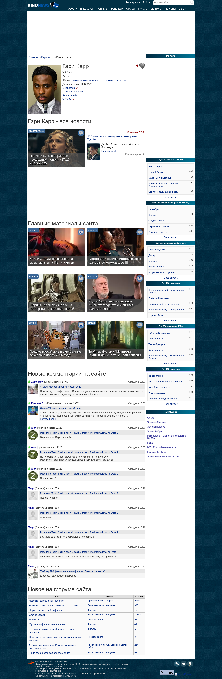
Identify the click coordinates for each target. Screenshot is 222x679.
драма (75, 80)
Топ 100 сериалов (171, 369)
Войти (146, 2)
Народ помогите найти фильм (45, 610)
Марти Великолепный (160, 177)
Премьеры (86, 9)
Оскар (150, 417)
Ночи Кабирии (155, 172)
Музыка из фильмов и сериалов (47, 624)
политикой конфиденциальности (95, 668)
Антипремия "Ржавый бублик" (164, 456)
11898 (137, 614)
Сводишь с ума (156, 220)
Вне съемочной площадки (102, 605)
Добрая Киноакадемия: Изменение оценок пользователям (52, 647)
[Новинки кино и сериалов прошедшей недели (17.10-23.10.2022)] (56, 148)
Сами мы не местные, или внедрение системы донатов (55, 639)
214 (136, 644)
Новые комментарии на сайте (67, 374)
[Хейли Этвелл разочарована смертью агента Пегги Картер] (56, 247)
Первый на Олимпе (158, 226)
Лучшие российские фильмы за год (170, 202)
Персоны (170, 9)
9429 (137, 600)
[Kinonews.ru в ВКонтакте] (184, 664)
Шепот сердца (156, 166)
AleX (33, 427)
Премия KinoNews (157, 452)
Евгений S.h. (38, 403)
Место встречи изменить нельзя (165, 381)
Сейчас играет (37, 614)
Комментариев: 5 (134, 154)
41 (135, 624)
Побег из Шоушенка (159, 298)
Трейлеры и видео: (74, 91)
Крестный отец (156, 338)
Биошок (152, 261)
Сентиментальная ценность (163, 191)
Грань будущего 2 (157, 249)
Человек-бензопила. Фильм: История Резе (163, 184)
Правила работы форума (101, 600)
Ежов (31, 566)
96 (135, 652)
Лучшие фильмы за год (170, 160)
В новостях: (70, 88)
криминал (85, 80)
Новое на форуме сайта (59, 589)
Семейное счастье (158, 232)
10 (135, 610)
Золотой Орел (155, 431)
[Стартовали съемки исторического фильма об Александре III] (115, 247)
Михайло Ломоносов (159, 387)
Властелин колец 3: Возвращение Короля (166, 291)
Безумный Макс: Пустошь (162, 272)
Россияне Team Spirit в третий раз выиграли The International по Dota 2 (79, 432)
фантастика (120, 80)
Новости (72, 9)
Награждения (171, 412)
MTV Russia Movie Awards (161, 447)
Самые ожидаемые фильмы (171, 243)
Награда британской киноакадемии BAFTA (166, 437)
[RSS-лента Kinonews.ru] (177, 664)
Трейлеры (102, 9)
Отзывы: (68, 98)
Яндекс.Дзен (36, 619)
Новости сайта (95, 619)
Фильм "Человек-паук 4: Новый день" (61, 386)
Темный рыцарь (156, 344)
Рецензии (117, 9)
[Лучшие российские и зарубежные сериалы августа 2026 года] (56, 340)
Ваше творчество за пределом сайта (49, 653)
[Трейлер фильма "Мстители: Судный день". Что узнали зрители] (115, 340)
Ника (150, 443)
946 (136, 605)
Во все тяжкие (155, 375)
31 (135, 619)
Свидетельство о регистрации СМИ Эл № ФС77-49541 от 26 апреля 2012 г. (70, 673)
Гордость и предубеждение (162, 398)
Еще (181, 9)
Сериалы (156, 9)
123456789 (37, 381)
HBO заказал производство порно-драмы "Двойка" (112, 138)
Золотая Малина (156, 422)
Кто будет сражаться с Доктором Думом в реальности (52, 631)
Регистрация (133, 2)
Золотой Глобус (156, 427)
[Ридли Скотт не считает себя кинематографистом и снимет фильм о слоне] (115, 293)
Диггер (151, 255)
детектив (108, 80)
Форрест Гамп (155, 315)
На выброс (154, 209)
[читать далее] (108, 151)
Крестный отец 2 (157, 350)
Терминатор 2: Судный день (163, 304)
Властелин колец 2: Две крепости (166, 309)
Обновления (61, 662)
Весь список (171, 197)
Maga (31, 488)
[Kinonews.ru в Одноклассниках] (190, 664)
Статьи (130, 9)
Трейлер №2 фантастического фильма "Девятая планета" (72, 571)
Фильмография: (72, 95)
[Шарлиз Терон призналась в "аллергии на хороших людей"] (56, 293)
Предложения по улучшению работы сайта (107, 646)
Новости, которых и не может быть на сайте (53, 605)
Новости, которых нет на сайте (46, 600)
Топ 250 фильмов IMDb (171, 326)
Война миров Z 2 (157, 266)
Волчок (152, 215)
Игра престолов (156, 393)
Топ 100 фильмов (171, 283)
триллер (96, 80)
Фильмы (143, 9)
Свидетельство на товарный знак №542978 (55, 676)
